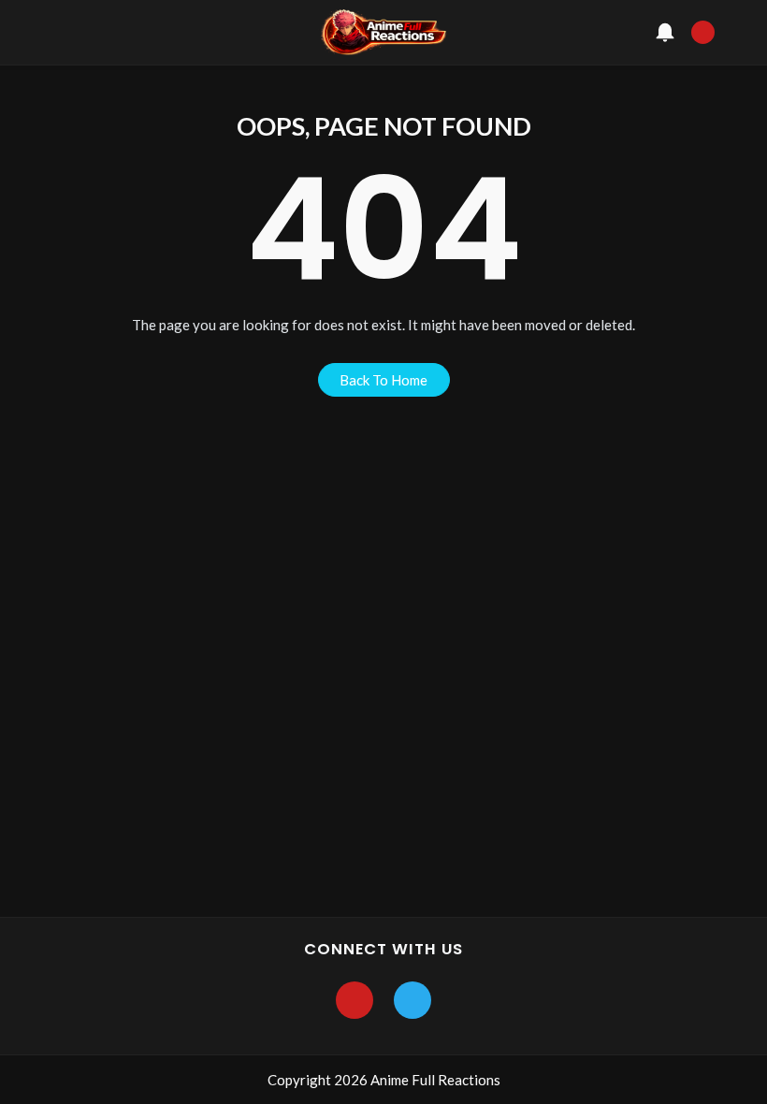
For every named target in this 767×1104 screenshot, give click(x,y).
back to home (383, 379)
